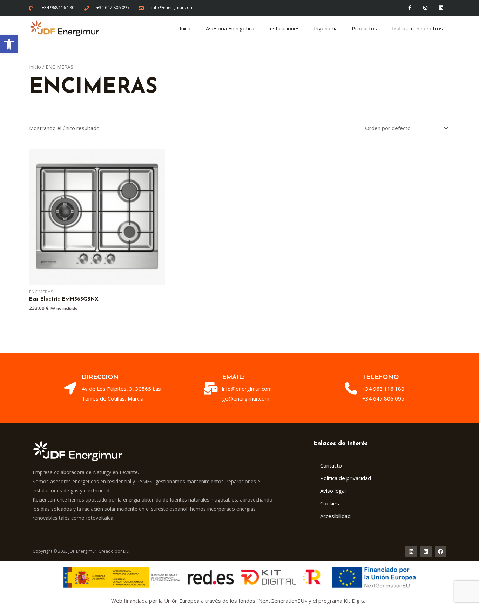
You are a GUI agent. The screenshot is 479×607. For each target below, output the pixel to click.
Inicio (186, 28)
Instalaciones (284, 28)
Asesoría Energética (230, 28)
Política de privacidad (345, 478)
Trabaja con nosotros (417, 28)
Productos (364, 28)
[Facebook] (440, 551)
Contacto (331, 465)
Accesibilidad (335, 515)
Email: (233, 378)
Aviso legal (333, 490)
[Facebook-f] (410, 8)
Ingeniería (326, 28)
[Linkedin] (441, 8)
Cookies (329, 503)
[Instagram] (425, 8)
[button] (9, 44)
